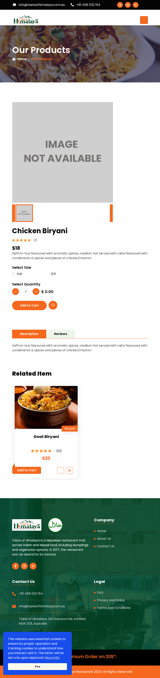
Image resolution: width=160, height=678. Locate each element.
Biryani (70, 428)
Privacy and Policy (111, 600)
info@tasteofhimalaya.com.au (41, 5)
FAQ (100, 592)
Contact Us (105, 546)
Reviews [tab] (60, 334)
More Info (52, 657)
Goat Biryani (46, 436)
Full (36, 274)
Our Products (41, 59)
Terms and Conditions (114, 608)
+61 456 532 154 (88, 5)
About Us (104, 538)
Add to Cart (29, 305)
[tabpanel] (80, 348)
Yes (37, 666)
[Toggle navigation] (144, 20)
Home (21, 59)
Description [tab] (29, 334)
